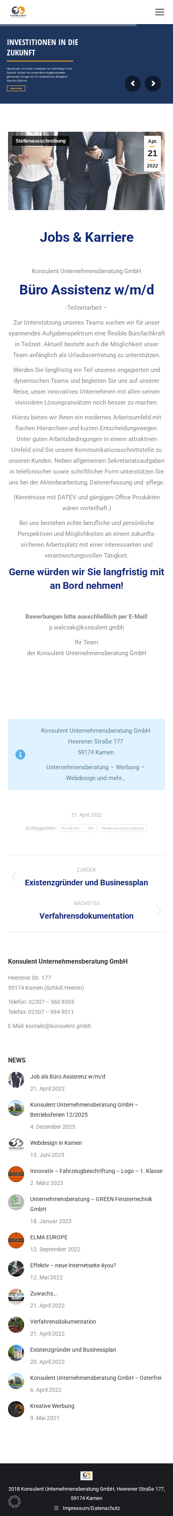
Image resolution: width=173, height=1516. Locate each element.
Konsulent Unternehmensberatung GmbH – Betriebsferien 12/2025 (84, 1109)
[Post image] (16, 1080)
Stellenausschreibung (41, 141)
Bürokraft (71, 828)
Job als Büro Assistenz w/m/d (67, 1076)
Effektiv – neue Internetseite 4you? (73, 1265)
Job (90, 828)
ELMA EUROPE (49, 1237)
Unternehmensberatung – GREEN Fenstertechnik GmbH (91, 1204)
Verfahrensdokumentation (63, 1321)
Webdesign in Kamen (56, 1143)
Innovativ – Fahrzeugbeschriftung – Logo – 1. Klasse (96, 1171)
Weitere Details (16, 88)
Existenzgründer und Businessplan (73, 1349)
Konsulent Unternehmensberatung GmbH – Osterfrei (95, 1378)
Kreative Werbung (52, 1406)
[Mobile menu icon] (159, 12)
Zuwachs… (43, 1293)
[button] (14, 1501)
